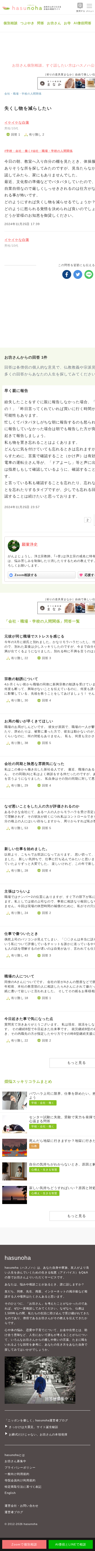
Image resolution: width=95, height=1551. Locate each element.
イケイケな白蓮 (16, 122)
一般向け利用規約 (17, 1474)
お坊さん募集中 (15, 1461)
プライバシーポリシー (20, 1467)
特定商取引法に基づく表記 (23, 1486)
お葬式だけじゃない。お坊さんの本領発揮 (38, 1434)
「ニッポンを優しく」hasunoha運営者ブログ (36, 1420)
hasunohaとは (15, 1455)
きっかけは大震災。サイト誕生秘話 (33, 1427)
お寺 (67, 23)
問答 (40, 23)
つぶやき (27, 23)
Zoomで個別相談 (24, 1544)
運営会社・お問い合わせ (21, 1505)
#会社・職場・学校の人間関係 (52, 151)
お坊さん (54, 23)
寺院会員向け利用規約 (20, 1480)
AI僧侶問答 (82, 23)
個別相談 (11, 23)
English (10, 1493)
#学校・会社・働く (17, 151)
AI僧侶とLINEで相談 (70, 1544)
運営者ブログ (14, 1512)
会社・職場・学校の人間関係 (23, 93)
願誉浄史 (30, 544)
